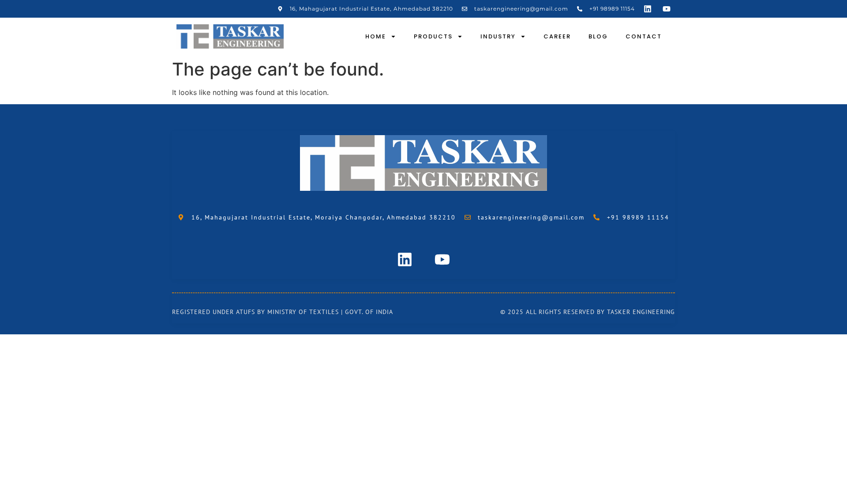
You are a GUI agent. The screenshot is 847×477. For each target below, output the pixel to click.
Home (375, 36)
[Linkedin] (648, 9)
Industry (498, 36)
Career (557, 36)
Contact (644, 36)
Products (433, 36)
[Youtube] (667, 9)
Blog (598, 36)
